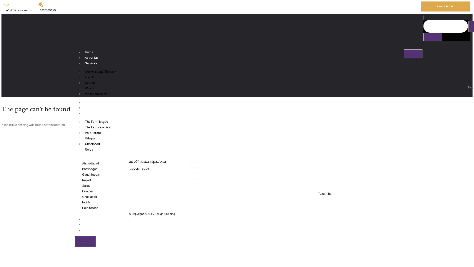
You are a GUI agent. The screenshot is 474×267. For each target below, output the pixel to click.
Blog (88, 219)
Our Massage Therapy (100, 72)
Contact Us (93, 230)
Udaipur (90, 138)
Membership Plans (98, 102)
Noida (89, 149)
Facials (90, 77)
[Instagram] (409, 6)
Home (89, 52)
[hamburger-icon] (413, 53)
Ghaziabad (92, 144)
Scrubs (90, 83)
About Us (91, 58)
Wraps (89, 88)
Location (91, 113)
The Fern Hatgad (96, 122)
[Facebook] (395, 6)
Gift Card (91, 108)
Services (91, 63)
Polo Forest (93, 133)
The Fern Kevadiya (97, 127)
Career (90, 224)
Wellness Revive (96, 94)
